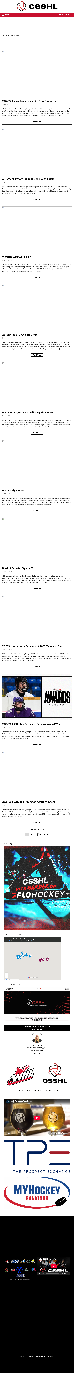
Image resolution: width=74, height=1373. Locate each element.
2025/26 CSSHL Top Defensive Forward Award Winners (33, 724)
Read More (37, 121)
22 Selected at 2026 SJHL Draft (19, 334)
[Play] (40, 1274)
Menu (7, 15)
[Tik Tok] (68, 15)
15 (40, 835)
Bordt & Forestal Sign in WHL (19, 568)
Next (46, 835)
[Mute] (65, 1274)
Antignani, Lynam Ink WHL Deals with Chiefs (28, 179)
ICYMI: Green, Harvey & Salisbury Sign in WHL (28, 412)
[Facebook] (60, 15)
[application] (53, 1266)
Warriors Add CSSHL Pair (16, 256)
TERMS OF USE (14, 1279)
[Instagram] (63, 15)
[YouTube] (65, 15)
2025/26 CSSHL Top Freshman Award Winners (28, 801)
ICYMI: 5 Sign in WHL (14, 490)
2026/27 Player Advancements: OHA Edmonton (29, 101)
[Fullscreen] (67, 1274)
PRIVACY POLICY (25, 1279)
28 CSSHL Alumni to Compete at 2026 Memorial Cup (32, 646)
